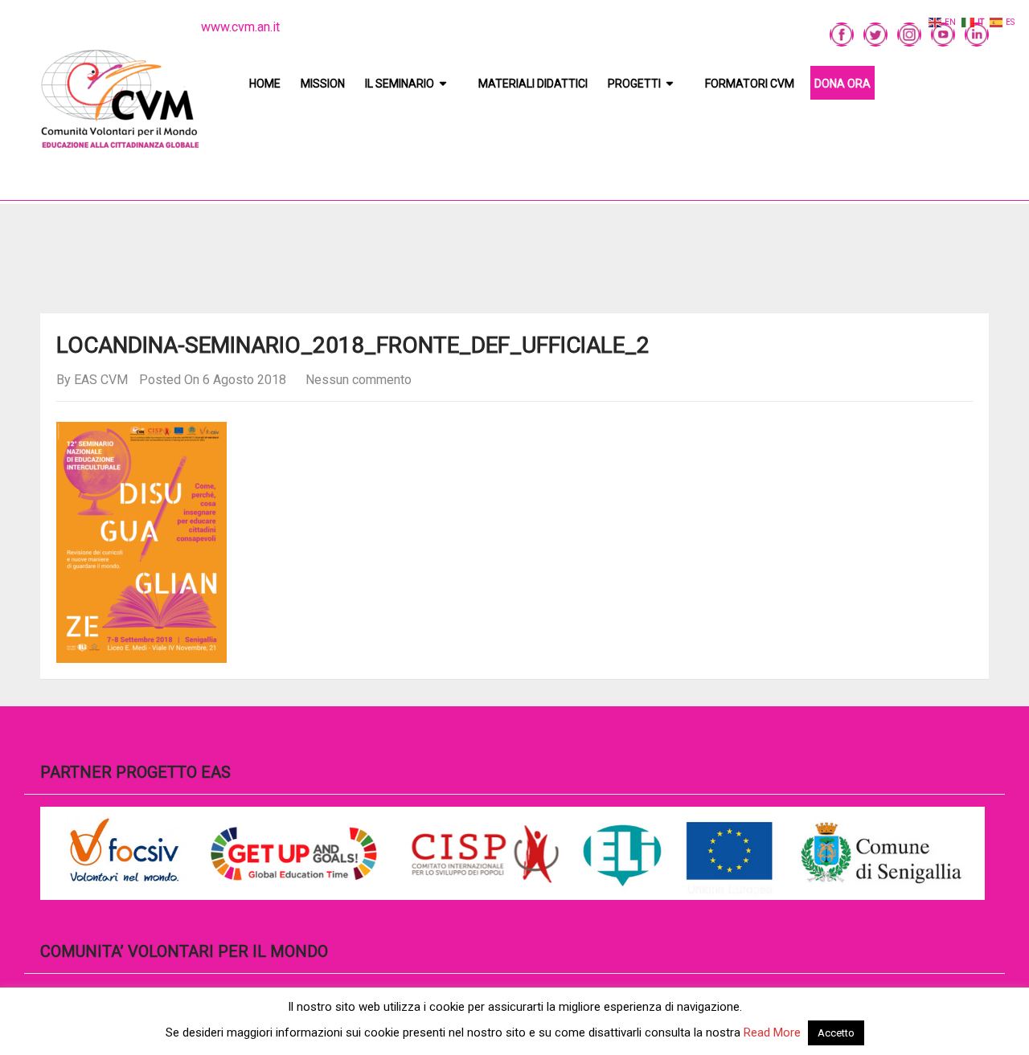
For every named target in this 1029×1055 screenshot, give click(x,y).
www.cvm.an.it (240, 27)
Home (265, 83)
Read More (772, 1032)
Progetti (634, 83)
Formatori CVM (749, 83)
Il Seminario (399, 83)
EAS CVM (101, 379)
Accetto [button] (836, 1033)
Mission (323, 83)
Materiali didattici (533, 83)
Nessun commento (358, 379)
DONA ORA (842, 83)
